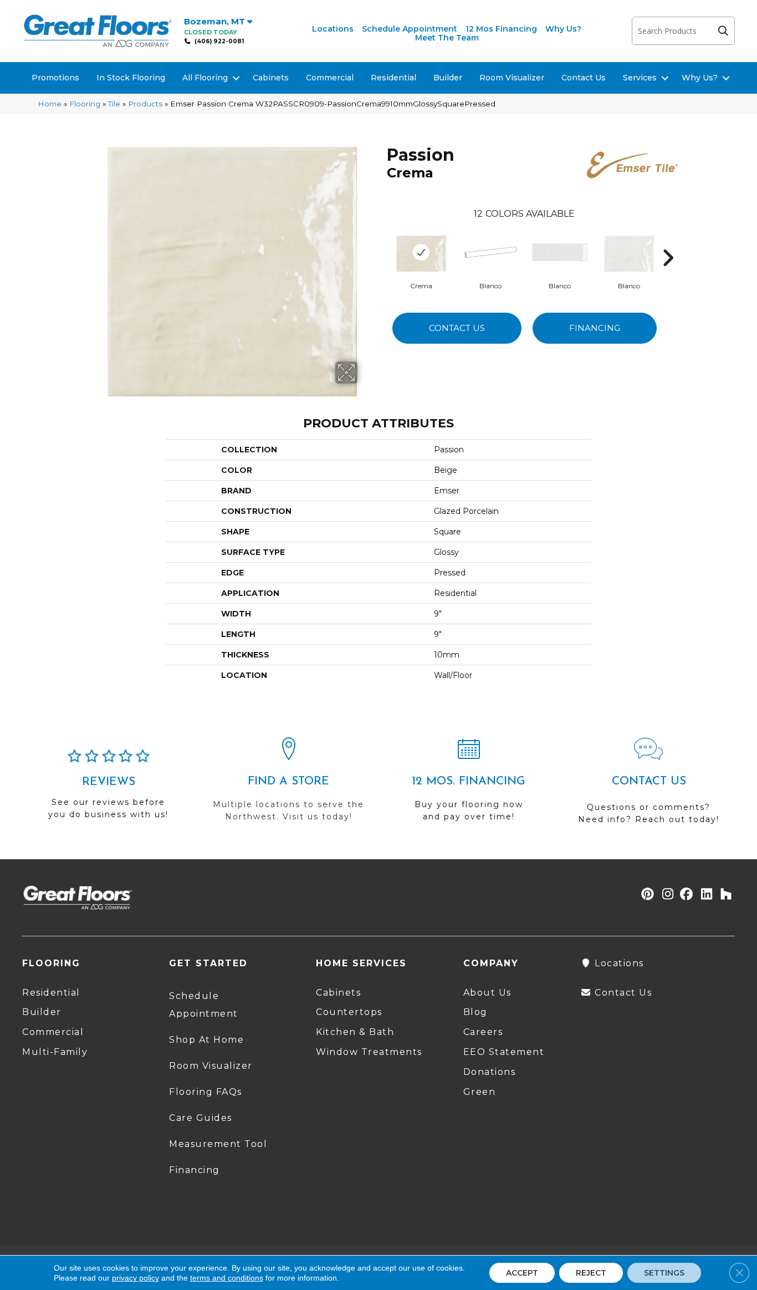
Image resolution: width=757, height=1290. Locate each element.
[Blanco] (490, 252)
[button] (726, 30)
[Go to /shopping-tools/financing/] (469, 784)
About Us (487, 992)
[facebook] (685, 895)
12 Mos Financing (501, 28)
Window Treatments (369, 1052)
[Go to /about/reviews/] (108, 789)
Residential (393, 78)
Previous (381, 241)
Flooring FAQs (205, 1092)
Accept (522, 1273)
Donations (489, 1072)
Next (667, 241)
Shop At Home (206, 1039)
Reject (591, 1273)
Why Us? (563, 28)
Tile (114, 103)
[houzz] (723, 895)
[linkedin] (704, 895)
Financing (594, 328)
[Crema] (421, 252)
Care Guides (200, 1118)
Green (479, 1092)
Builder (447, 78)
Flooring (84, 103)
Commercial (330, 78)
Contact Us (583, 78)
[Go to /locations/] (288, 784)
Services (640, 78)
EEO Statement (504, 1052)
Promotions (55, 78)
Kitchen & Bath (355, 1032)
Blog (475, 1012)
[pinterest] (646, 895)
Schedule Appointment (409, 28)
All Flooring (205, 78)
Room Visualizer (511, 78)
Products (145, 103)
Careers (483, 1032)
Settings (664, 1273)
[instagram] (665, 895)
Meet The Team (447, 37)
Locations (333, 28)
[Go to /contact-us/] (649, 786)
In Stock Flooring (130, 78)
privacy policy (135, 1277)
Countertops (349, 1012)
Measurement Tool (218, 1144)
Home (50, 103)
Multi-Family (55, 1052)
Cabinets (271, 78)
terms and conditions (226, 1277)
